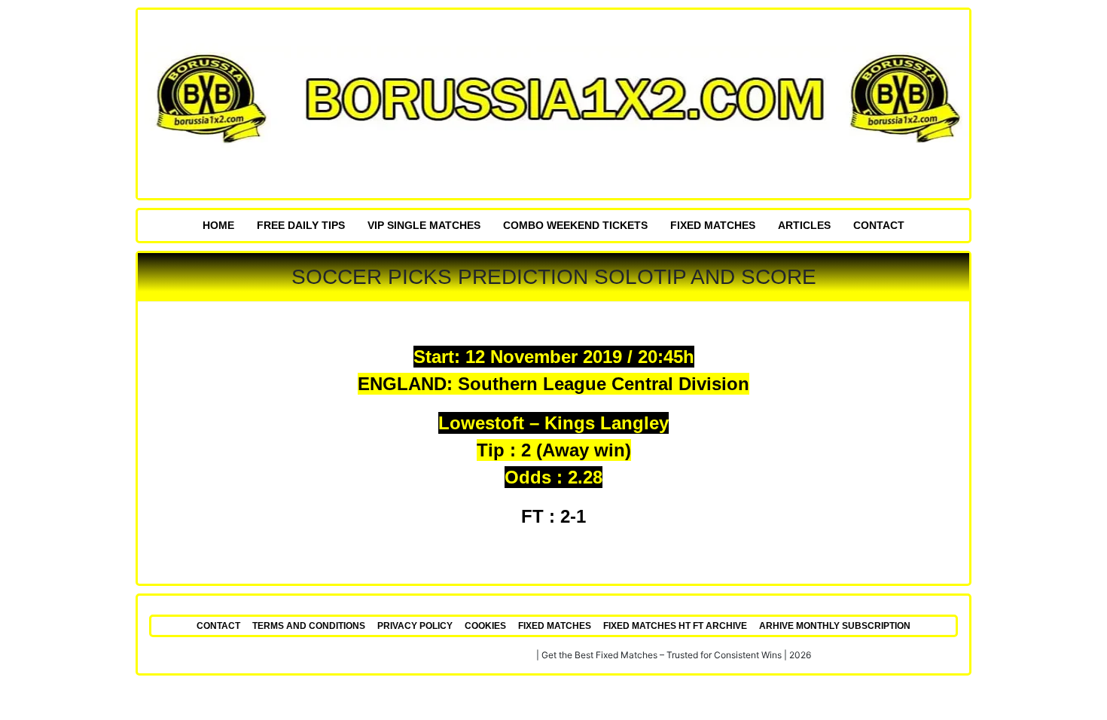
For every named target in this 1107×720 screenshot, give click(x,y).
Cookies (485, 626)
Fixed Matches (712, 225)
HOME (218, 225)
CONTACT (878, 225)
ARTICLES (804, 225)
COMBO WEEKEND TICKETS (575, 225)
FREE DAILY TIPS (301, 225)
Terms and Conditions (308, 626)
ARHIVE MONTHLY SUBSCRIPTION (834, 626)
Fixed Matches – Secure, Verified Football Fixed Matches (415, 655)
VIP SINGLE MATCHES (423, 225)
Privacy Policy (415, 626)
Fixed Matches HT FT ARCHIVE (675, 626)
